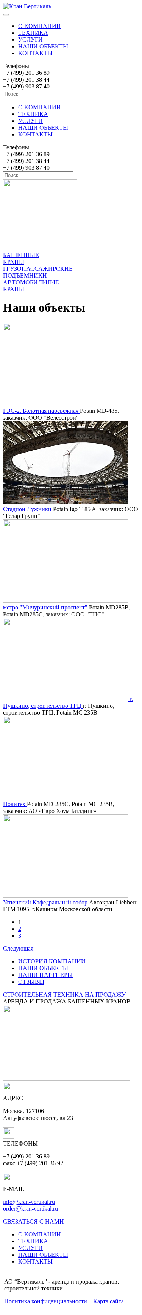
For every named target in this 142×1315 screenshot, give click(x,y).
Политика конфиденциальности (45, 1301)
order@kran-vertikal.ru (30, 1208)
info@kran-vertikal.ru (29, 1202)
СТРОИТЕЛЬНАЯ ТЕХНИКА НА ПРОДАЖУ (64, 994)
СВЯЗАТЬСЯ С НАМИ (33, 1221)
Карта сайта (108, 1301)
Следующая (18, 948)
